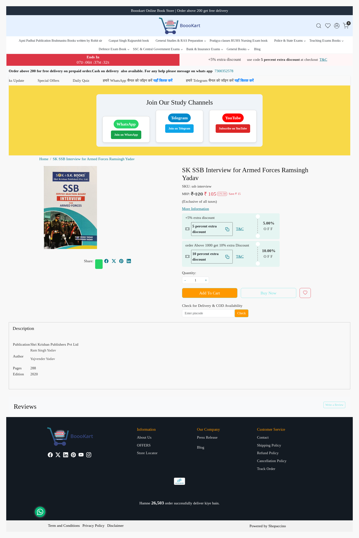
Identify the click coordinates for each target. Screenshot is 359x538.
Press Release (207, 437)
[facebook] (106, 261)
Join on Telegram (179, 128)
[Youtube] (81, 455)
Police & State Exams (288, 40)
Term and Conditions (64, 525)
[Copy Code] (227, 229)
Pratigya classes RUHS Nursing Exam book (239, 40)
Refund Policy (268, 453)
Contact (263, 437)
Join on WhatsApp (126, 134)
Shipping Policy (269, 445)
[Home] (179, 25)
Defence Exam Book (112, 49)
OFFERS (144, 445)
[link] (318, 26)
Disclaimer (115, 525)
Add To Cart (209, 293)
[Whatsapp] (99, 264)
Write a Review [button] (334, 404)
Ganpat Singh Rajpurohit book (129, 40)
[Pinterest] (73, 455)
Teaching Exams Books (325, 40)
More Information (195, 209)
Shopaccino (277, 526)
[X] (58, 455)
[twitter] (114, 261)
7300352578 (224, 71)
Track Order (266, 469)
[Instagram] (88, 455)
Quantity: (189, 273)
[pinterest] (121, 261)
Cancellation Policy (271, 461)
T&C (323, 59)
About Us (144, 437)
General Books (236, 49)
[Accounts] (336, 25)
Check (241, 313)
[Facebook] (50, 455)
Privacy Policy (93, 525)
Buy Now (268, 293)
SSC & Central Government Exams (156, 49)
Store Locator (147, 453)
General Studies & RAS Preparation (179, 40)
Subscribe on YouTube (233, 128)
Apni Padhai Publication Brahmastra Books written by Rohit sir (60, 40)
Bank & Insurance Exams (203, 49)
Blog (257, 49)
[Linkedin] (65, 455)
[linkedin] (129, 261)
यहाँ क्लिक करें (131, 80)
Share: (88, 261)
